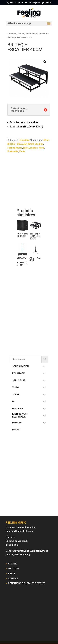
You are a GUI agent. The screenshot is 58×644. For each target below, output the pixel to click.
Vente (22, 151)
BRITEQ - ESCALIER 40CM (20, 144)
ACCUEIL (12, 563)
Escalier (39, 144)
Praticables (31, 33)
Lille (25, 147)
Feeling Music (14, 147)
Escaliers (43, 33)
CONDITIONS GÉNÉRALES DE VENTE (26, 583)
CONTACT (13, 578)
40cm (46, 140)
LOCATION (13, 568)
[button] (45, 62)
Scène (21, 33)
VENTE (11, 573)
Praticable (12, 151)
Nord (41, 147)
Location (11, 33)
